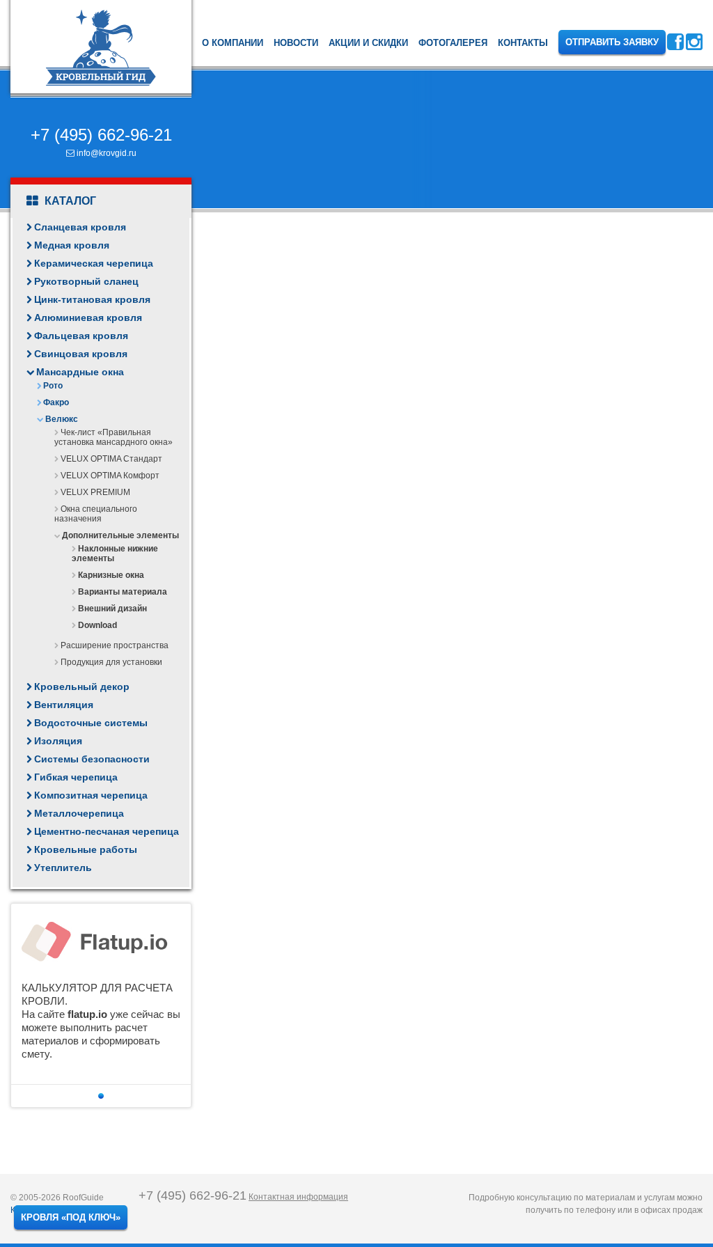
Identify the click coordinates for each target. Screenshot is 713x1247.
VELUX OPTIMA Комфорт (110, 475)
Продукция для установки (111, 662)
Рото (53, 386)
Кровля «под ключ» (70, 1217)
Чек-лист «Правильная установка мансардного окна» (113, 437)
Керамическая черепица (93, 263)
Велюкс (61, 419)
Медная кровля (71, 245)
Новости (296, 43)
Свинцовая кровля (80, 353)
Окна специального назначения (95, 514)
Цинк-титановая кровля (92, 299)
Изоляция (58, 740)
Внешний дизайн (112, 608)
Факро (56, 402)
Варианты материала (122, 592)
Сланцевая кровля (80, 227)
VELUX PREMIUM (95, 492)
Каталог (69, 201)
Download (97, 625)
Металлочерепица (79, 813)
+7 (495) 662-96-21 (101, 134)
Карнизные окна (111, 575)
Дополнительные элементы (120, 535)
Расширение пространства (115, 645)
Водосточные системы (91, 722)
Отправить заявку (612, 42)
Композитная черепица (91, 795)
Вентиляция (63, 704)
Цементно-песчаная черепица (106, 831)
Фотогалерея (452, 43)
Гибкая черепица (76, 777)
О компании (232, 43)
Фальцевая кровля (81, 335)
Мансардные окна (80, 371)
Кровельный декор (82, 686)
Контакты (523, 43)
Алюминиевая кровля (88, 317)
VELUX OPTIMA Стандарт (111, 459)
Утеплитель (63, 867)
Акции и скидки (368, 43)
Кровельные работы (85, 849)
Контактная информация (298, 1197)
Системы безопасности (92, 758)
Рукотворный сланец (86, 281)
